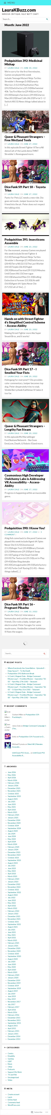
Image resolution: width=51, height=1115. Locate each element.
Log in (10, 1097)
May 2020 (12, 967)
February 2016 (13, 1015)
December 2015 (14, 1018)
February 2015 (13, 1031)
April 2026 (12, 778)
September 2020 (14, 956)
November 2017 (14, 1002)
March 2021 (12, 940)
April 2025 (12, 810)
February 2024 (13, 847)
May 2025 (12, 807)
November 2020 (14, 951)
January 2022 (13, 914)
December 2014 (14, 1036)
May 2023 (12, 871)
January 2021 (13, 946)
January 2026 (13, 786)
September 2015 (14, 1023)
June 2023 (12, 868)
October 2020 (13, 954)
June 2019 (12, 996)
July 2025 (11, 802)
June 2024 (12, 836)
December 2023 (14, 852)
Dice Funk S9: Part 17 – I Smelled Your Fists (20, 370)
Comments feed (14, 1102)
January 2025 (13, 818)
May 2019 (12, 999)
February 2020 (13, 975)
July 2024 (11, 834)
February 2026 (13, 783)
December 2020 (14, 948)
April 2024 (12, 842)
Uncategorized (13, 1077)
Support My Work (15, 1072)
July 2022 (11, 898)
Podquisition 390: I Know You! (25, 528)
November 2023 (14, 855)
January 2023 (13, 882)
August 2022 (13, 895)
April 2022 (12, 906)
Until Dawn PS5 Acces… (21, 753)
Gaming (11, 1059)
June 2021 (12, 932)
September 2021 (14, 924)
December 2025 (14, 788)
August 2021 (13, 927)
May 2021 (12, 935)
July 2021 (11, 930)
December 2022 (14, 884)
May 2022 (12, 903)
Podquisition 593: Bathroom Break (21, 673)
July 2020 (11, 962)
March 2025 (12, 812)
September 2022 (14, 892)
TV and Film (12, 1075)
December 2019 (14, 980)
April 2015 (12, 1028)
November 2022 (14, 887)
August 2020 (13, 959)
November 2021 (14, 919)
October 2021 (13, 922)
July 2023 (11, 866)
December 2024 (14, 820)
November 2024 (14, 823)
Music (10, 1064)
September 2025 (14, 796)
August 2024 (13, 831)
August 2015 (13, 1026)
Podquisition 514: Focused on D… (32, 737)
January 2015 (13, 1034)
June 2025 (12, 804)
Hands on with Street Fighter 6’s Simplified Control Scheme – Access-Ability (25, 322)
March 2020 (12, 972)
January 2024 (13, 850)
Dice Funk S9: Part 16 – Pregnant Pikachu (20, 606)
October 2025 (13, 794)
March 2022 (12, 908)
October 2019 (13, 986)
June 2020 (12, 964)
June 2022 (12, 900)
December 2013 (14, 1039)
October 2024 (13, 826)
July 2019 (11, 994)
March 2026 (12, 780)
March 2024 (12, 844)
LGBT (10, 1061)
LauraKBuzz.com (19, 10)
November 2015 (14, 1020)
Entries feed (12, 1100)
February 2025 (13, 815)
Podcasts (11, 1069)
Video (10, 1080)
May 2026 (12, 775)
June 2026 (12, 772)
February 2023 (13, 879)
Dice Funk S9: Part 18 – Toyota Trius (25, 188)
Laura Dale (13, 68)
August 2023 (13, 863)
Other (10, 1067)
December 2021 (14, 916)
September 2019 (14, 988)
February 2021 (13, 943)
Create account (13, 1094)
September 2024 (14, 828)
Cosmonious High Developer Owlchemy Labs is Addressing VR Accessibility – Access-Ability (25, 480)
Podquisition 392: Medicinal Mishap (23, 62)
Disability (11, 1056)
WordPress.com (14, 1105)
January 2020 (13, 978)
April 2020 (12, 970)
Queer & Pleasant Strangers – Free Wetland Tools (25, 138)
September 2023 (14, 860)
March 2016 (12, 1012)
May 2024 (12, 839)
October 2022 (13, 890)
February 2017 (13, 1007)
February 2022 (13, 911)
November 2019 (14, 983)
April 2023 (12, 874)
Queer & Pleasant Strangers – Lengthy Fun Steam (25, 427)
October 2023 (13, 858)
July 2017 (11, 1004)
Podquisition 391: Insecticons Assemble (25, 241)
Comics (10, 1053)
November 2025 (14, 791)
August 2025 (13, 799)
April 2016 (12, 1010)
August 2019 (13, 991)
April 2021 (12, 938)
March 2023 (12, 876)
